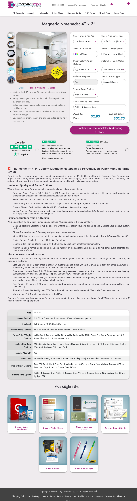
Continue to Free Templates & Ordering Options (99, 130)
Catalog (51, 87)
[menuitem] (18, 13)
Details (22, 87)
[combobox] (85, 42)
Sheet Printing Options (112, 48)
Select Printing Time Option (86, 101)
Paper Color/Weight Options (82, 62)
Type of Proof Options (83, 89)
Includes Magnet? (81, 76)
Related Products (37, 87)
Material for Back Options (113, 60)
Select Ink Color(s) (82, 48)
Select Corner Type (110, 76)
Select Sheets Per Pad (83, 35)
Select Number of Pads (112, 35)
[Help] (92, 48)
